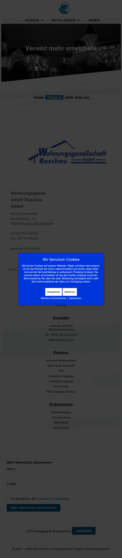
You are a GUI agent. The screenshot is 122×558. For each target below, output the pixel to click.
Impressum (75, 298)
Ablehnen (69, 292)
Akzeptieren (53, 292)
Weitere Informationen (53, 298)
